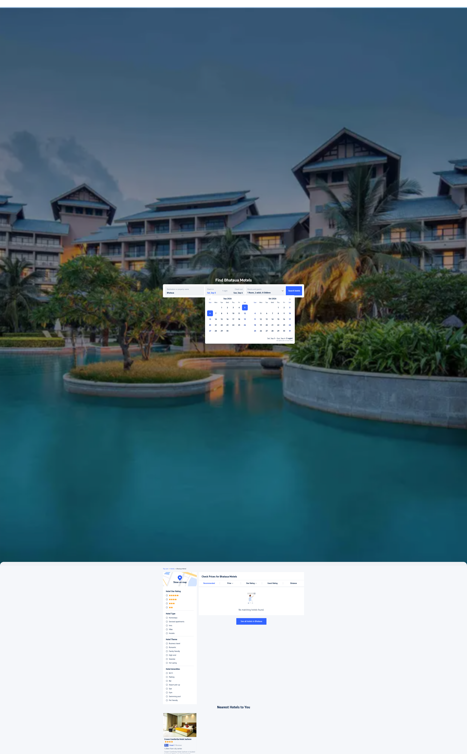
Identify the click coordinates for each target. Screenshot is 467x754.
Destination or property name (178, 289)
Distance (293, 583)
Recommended (209, 583)
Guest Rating (273, 583)
